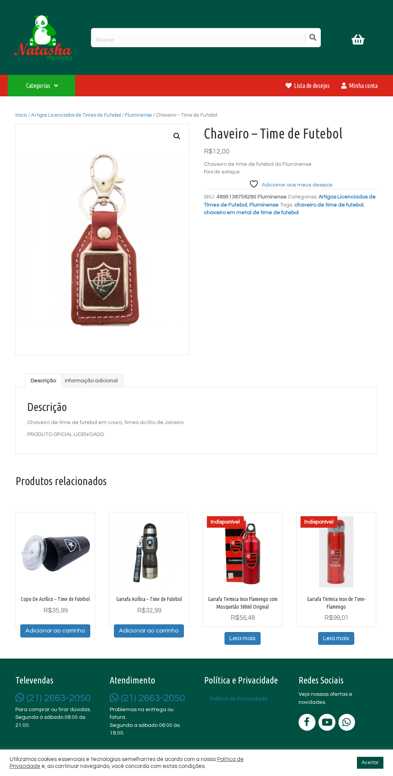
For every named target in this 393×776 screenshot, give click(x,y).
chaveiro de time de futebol (328, 205)
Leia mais (243, 638)
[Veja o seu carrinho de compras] (359, 41)
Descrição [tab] (43, 380)
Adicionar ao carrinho (55, 630)
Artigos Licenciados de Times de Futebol (76, 115)
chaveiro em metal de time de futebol (251, 212)
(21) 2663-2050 (57, 698)
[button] (177, 136)
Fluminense (138, 115)
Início (21, 115)
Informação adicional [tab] (91, 380)
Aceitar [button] (370, 762)
